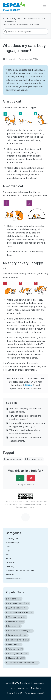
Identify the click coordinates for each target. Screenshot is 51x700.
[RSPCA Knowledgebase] (14, 6)
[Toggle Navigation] (44, 6)
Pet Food (10, 574)
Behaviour (9, 21)
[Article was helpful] (20, 478)
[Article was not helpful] (31, 478)
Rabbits (9, 558)
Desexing (10, 566)
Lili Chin (28, 385)
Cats (44, 18)
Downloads (36, 688)
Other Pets (10, 562)
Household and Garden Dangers (20, 570)
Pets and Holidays (14, 578)
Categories (15, 18)
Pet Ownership (12, 542)
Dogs (8, 550)
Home (5, 18)
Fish (7, 554)
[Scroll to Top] (25, 517)
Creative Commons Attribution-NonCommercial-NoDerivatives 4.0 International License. (26, 504)
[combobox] (25, 31)
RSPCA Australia (20, 683)
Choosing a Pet (12, 538)
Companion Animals (31, 18)
